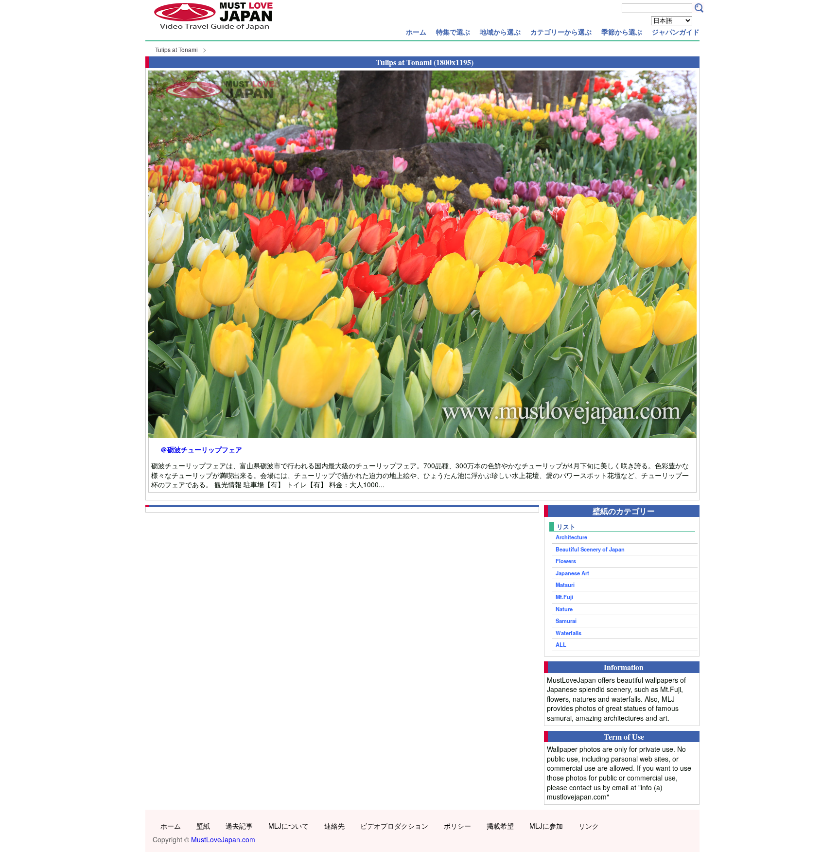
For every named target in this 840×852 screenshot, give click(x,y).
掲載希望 (500, 826)
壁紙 (203, 826)
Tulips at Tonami (176, 49)
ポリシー (457, 826)
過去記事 (239, 826)
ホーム (416, 31)
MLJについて (288, 826)
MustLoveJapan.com (223, 839)
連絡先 (334, 826)
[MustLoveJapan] (213, 31)
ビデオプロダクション (394, 826)
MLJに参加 (546, 826)
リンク (588, 826)
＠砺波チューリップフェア (201, 449)
